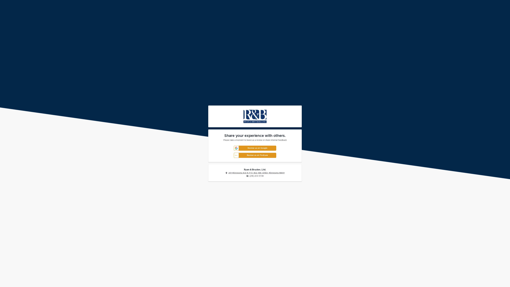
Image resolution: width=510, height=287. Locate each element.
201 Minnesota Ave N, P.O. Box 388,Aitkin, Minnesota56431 (256, 173)
